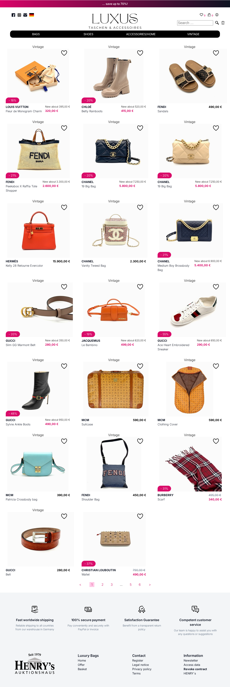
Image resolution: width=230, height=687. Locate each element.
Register (137, 660)
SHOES (88, 34)
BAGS (36, 34)
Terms (136, 673)
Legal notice (140, 665)
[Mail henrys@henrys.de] (25, 15)
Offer (81, 665)
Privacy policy (141, 669)
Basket (82, 669)
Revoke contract (195, 669)
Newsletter (191, 660)
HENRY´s (190, 673)
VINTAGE (193, 34)
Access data (192, 665)
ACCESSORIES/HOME (141, 34)
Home (82, 660)
